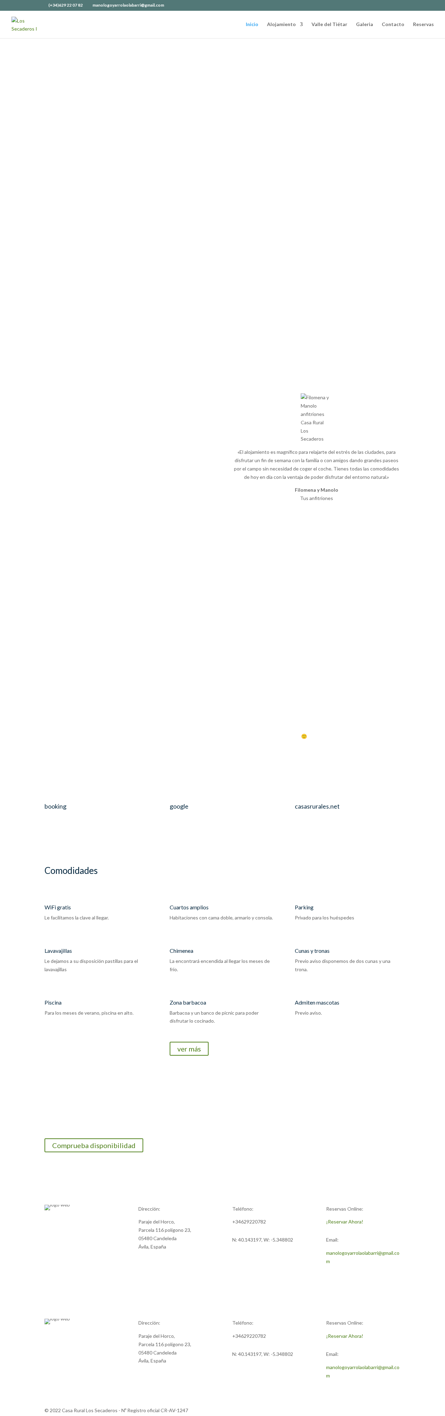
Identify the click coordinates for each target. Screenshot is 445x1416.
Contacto (393, 24)
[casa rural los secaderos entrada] (55, 265)
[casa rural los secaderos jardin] (166, 265)
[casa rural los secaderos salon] (278, 265)
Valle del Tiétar (329, 24)
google (179, 806)
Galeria (364, 24)
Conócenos (364, 201)
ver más (189, 1049)
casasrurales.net (317, 806)
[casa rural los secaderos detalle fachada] (389, 265)
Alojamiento (281, 24)
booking (55, 806)
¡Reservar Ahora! (344, 1222)
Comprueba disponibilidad (94, 1145)
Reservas (423, 24)
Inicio (252, 24)
